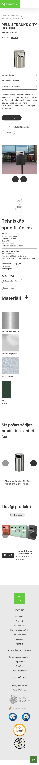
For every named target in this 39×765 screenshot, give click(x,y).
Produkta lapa (8, 288)
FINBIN (14, 37)
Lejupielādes (8, 75)
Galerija (8, 132)
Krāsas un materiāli (11, 86)
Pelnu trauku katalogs (11, 281)
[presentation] (5, 463)
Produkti (5, 16)
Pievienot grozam (13, 118)
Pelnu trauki (16, 16)
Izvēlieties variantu (11, 81)
